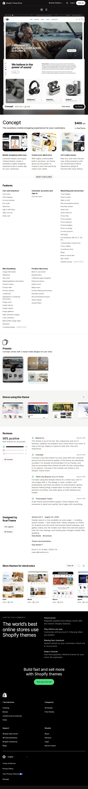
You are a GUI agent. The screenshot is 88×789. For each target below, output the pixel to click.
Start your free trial (44, 682)
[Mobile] (46, 9)
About (47, 734)
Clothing (6, 708)
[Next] (83, 397)
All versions (47, 536)
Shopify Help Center (10, 734)
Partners (48, 738)
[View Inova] (38, 370)
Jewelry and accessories (12, 716)
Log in (72, 3)
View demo (66, 107)
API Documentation (10, 738)
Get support (9, 527)
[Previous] (78, 397)
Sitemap (6, 779)
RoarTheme (81, 128)
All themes (8, 532)
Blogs (5, 746)
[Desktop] (41, 9)
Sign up (81, 3)
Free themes (49, 712)
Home (5, 720)
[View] (13, 411)
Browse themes (55, 3)
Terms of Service (9, 763)
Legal (47, 742)
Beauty (5, 712)
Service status (50, 746)
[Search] (67, 3)
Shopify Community (10, 742)
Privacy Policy (8, 769)
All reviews (8, 459)
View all (70, 566)
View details (36, 536)
